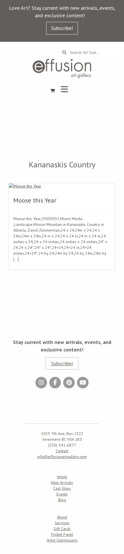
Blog (62, 499)
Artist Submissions (62, 540)
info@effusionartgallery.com (62, 456)
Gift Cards (62, 528)
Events (62, 494)
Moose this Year (35, 200)
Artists (62, 476)
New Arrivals (62, 482)
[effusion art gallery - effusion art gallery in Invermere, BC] (62, 68)
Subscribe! (62, 28)
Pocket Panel (62, 534)
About (62, 517)
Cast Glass (62, 488)
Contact (62, 450)
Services (62, 522)
